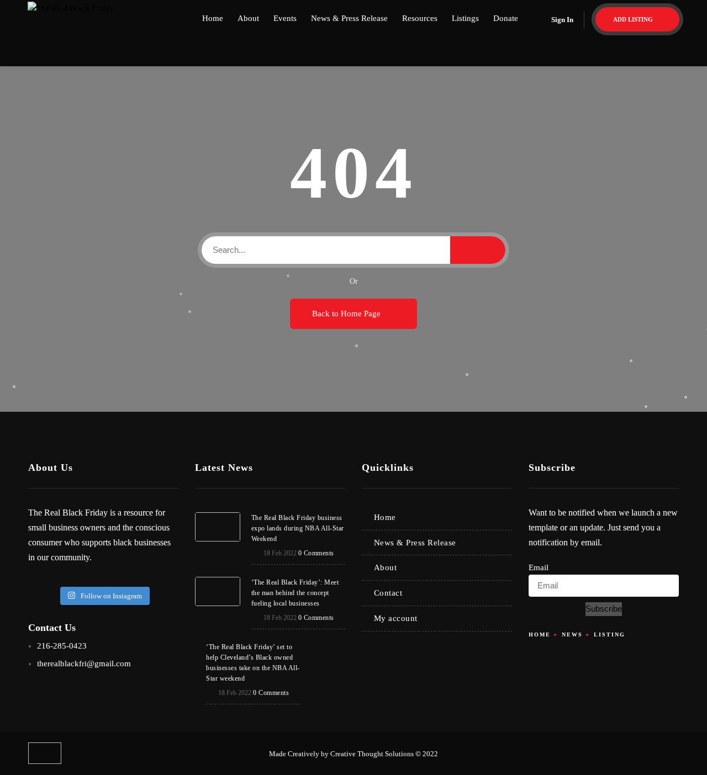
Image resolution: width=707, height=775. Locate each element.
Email (538, 567)
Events (285, 18)
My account (396, 618)
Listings (465, 18)
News (572, 634)
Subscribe (603, 608)
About (248, 18)
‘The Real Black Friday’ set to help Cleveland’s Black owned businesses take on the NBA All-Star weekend (253, 662)
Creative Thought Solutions (372, 754)
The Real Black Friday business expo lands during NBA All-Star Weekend (297, 528)
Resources (419, 18)
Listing (609, 634)
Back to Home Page (347, 313)
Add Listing (634, 19)
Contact (388, 592)
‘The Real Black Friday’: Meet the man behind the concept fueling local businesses (295, 592)
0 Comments (316, 553)
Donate (505, 18)
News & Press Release (349, 18)
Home (212, 18)
